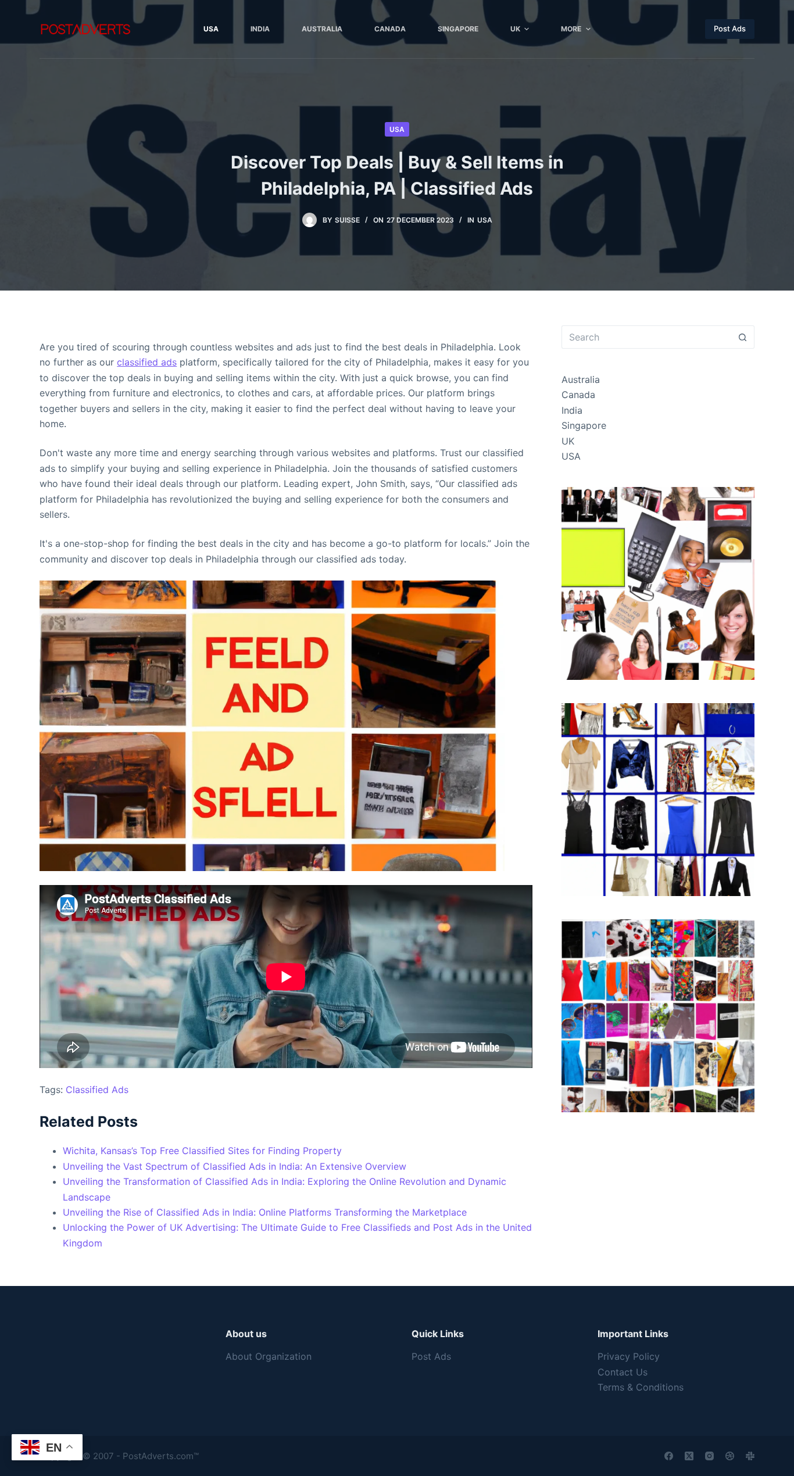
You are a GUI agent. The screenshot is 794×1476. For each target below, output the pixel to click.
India (571, 410)
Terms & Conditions (641, 1387)
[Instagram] (709, 1456)
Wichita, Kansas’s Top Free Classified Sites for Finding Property (202, 1150)
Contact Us (623, 1372)
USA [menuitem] (211, 28)
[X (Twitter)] (689, 1456)
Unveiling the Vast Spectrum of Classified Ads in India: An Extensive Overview (234, 1166)
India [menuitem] (260, 28)
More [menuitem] (571, 28)
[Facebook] (668, 1456)
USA (397, 129)
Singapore (583, 425)
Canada (578, 394)
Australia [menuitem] (322, 28)
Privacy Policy (629, 1356)
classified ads (147, 362)
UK (567, 441)
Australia (580, 379)
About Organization (269, 1356)
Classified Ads (97, 1089)
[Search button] (742, 337)
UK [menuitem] (515, 28)
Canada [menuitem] (390, 28)
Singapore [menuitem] (458, 28)
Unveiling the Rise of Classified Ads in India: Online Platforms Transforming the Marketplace (265, 1212)
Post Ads (730, 28)
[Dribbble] (729, 1456)
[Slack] (750, 1456)
